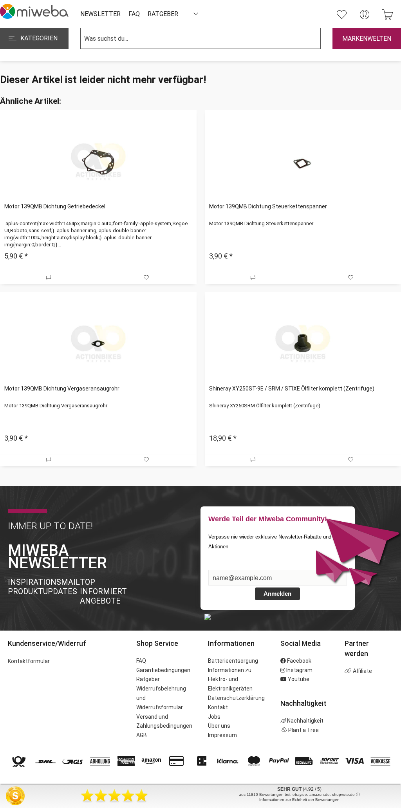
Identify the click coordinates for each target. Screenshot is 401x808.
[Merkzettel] (341, 14)
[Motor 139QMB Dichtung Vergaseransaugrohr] (98, 343)
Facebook (298, 661)
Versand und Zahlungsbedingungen (164, 721)
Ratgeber (148, 679)
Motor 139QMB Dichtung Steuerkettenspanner (268, 206)
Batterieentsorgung (233, 661)
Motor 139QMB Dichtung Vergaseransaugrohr (61, 388)
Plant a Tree (303, 730)
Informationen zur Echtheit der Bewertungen (299, 799)
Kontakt (218, 707)
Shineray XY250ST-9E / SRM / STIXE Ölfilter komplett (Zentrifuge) (291, 388)
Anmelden (277, 593)
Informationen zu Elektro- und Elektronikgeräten (230, 679)
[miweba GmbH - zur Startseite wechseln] (34, 11)
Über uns (219, 726)
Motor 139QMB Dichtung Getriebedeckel (54, 206)
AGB (141, 735)
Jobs (214, 717)
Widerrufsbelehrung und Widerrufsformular (161, 697)
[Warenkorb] (387, 14)
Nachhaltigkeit (304, 721)
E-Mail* (218, 566)
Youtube (298, 679)
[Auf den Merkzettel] (147, 278)
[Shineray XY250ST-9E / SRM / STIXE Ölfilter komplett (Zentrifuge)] (303, 343)
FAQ (141, 661)
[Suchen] (307, 38)
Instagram (298, 670)
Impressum (222, 735)
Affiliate (362, 671)
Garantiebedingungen (163, 670)
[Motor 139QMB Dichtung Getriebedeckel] (98, 161)
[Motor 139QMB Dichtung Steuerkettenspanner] (303, 161)
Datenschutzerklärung (236, 698)
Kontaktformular (29, 661)
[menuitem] (341, 14)
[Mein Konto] (364, 14)
